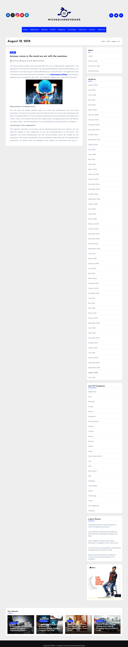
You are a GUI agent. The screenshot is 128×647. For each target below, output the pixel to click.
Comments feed (94, 66)
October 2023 (93, 244)
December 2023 (94, 234)
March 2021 (92, 313)
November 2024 (94, 189)
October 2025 (93, 135)
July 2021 (91, 298)
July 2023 (92, 254)
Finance (92, 29)
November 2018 (94, 363)
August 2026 (93, 85)
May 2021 (91, 303)
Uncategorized (93, 506)
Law (89, 461)
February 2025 (93, 174)
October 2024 (93, 194)
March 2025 (92, 169)
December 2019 (94, 338)
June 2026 (92, 95)
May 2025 (91, 159)
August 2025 (93, 144)
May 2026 (91, 100)
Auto (90, 397)
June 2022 (92, 268)
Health (52, 29)
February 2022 (93, 283)
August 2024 (93, 204)
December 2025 (94, 125)
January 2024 (93, 229)
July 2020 (92, 328)
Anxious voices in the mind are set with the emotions (38, 56)
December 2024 (94, 184)
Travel (90, 501)
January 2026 (93, 120)
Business (44, 29)
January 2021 (93, 318)
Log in (90, 56)
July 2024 (92, 209)
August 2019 (93, 348)
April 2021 (91, 308)
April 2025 (92, 164)
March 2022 (92, 278)
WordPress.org (93, 71)
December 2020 (94, 323)
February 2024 (93, 224)
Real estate (92, 471)
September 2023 (94, 249)
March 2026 (92, 110)
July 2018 (91, 377)
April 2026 (92, 105)
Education (82, 29)
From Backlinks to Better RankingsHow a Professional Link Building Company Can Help (103, 534)
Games (90, 436)
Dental (90, 411)
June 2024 (92, 214)
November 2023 (94, 239)
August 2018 (93, 372)
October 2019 (93, 343)
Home (25, 29)
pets (89, 466)
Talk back (101, 29)
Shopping (61, 29)
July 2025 (92, 149)
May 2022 (91, 273)
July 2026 (92, 90)
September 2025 (94, 139)
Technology (72, 29)
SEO (89, 476)
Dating (90, 406)
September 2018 (94, 368)
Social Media (92, 486)
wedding (91, 511)
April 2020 (92, 333)
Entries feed (92, 61)
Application (34, 29)
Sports (90, 491)
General (91, 441)
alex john (16, 61)
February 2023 (93, 263)
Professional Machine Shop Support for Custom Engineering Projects (20, 628)
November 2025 (94, 130)
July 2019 (91, 353)
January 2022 (93, 288)
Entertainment (93, 421)
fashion (91, 426)
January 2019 (93, 358)
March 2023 (92, 258)
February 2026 (93, 115)
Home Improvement (95, 456)
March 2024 (92, 219)
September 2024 (94, 199)
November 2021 (94, 293)
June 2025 (92, 154)
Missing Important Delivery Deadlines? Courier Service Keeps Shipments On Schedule (102, 557)
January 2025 (93, 179)
